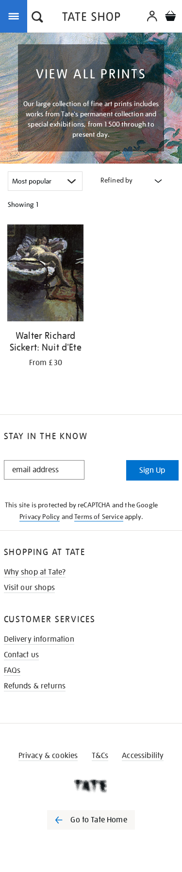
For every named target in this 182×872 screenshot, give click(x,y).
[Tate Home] (91, 786)
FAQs (12, 670)
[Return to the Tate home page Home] (91, 18)
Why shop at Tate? (35, 572)
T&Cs (100, 756)
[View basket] (170, 17)
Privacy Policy (39, 516)
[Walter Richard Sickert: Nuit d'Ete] (45, 274)
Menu (15, 15)
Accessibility (143, 756)
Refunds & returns (35, 686)
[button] (37, 18)
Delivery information (39, 639)
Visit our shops (29, 588)
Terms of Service (98, 516)
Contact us (21, 655)
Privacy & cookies (48, 756)
